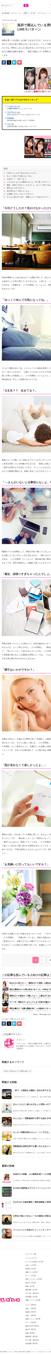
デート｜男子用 (30, 1322)
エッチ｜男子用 (30, 1305)
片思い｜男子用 (30, 1315)
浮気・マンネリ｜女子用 (33, 1279)
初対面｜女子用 (30, 1269)
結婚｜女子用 (29, 1286)
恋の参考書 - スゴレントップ (11, 13)
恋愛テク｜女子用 (29, 13)
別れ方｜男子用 (30, 1329)
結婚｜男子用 (29, 1333)
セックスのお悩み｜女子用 (34, 1262)
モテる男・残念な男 (32, 1340)
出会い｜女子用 (30, 1265)
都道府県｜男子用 (31, 1336)
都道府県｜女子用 (31, 1290)
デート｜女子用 (30, 1276)
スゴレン (20, 1039)
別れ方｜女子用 (30, 1283)
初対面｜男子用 (30, 1312)
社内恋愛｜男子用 (31, 1343)
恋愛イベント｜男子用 (32, 1319)
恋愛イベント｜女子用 (32, 1300)
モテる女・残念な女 (32, 1293)
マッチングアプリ (31, 1258)
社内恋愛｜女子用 (31, 1297)
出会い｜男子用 (30, 1308)
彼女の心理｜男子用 (32, 1326)
